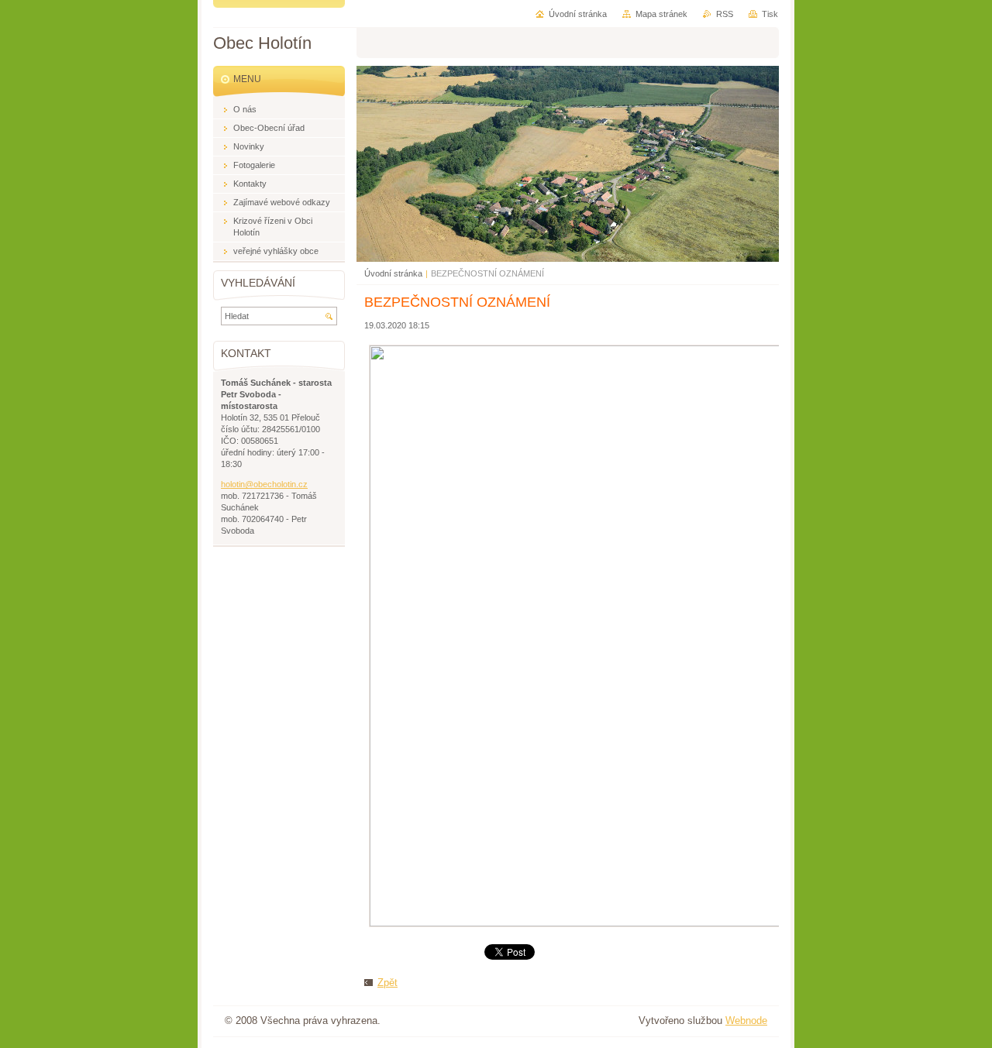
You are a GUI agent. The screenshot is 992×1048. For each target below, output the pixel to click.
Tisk (770, 14)
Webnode (746, 1020)
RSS (724, 14)
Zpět (387, 982)
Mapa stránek (661, 14)
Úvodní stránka (393, 273)
